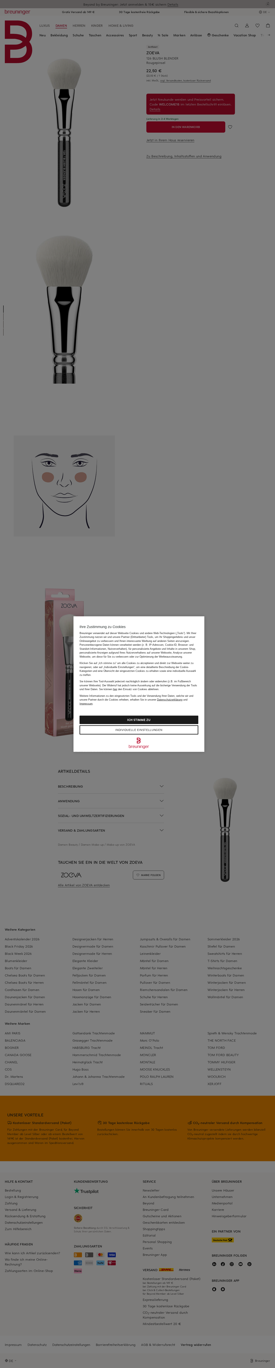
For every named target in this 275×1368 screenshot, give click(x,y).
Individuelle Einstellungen (138, 730)
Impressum (86, 703)
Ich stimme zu (138, 720)
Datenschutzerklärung (169, 699)
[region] (138, 684)
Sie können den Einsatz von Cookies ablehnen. (129, 689)
